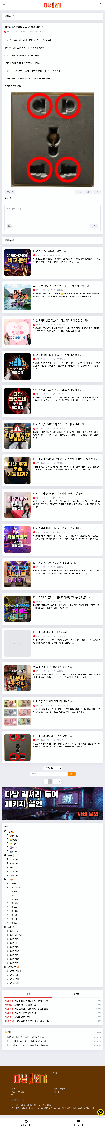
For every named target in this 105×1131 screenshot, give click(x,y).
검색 (71, 774)
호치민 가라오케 (16, 935)
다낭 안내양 (14, 919)
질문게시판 (14, 871)
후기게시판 (14, 864)
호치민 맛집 (14, 963)
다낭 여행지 (14, 911)
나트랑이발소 (14, 979)
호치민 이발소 (15, 947)
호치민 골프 (14, 955)
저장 (79, 192)
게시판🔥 (11, 856)
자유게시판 (14, 860)
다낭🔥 (10, 879)
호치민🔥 (11, 927)
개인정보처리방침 (17, 1092)
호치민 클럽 (14, 939)
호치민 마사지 (15, 951)
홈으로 (13, 1089)
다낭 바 (12, 895)
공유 (88, 192)
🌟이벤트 (13, 844)
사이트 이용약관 (58, 1089)
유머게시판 (14, 875)
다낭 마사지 (14, 903)
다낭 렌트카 (14, 923)
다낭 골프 (13, 907)
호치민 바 (13, 943)
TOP (56, 1073)
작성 (94, 226)
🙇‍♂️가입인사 (14, 840)
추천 (96, 192)
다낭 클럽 (13, 891)
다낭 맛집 (13, 915)
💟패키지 (13, 848)
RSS (12, 1094)
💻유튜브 (13, 852)
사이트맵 (55, 1092)
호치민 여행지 (15, 959)
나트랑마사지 (14, 983)
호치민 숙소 (14, 931)
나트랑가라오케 (15, 971)
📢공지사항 (14, 836)
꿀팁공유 (9, 16)
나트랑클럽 (14, 975)
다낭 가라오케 (15, 887)
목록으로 (10, 192)
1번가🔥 (10, 832)
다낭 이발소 (14, 899)
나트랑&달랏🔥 (13, 967)
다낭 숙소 (13, 883)
